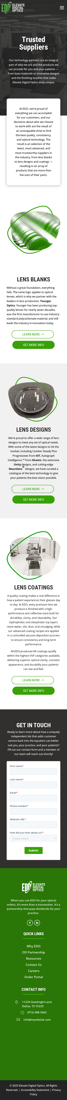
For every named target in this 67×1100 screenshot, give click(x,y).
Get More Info (33, 345)
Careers (33, 971)
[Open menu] (62, 8)
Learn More (31, 334)
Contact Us (34, 965)
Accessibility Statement (34, 1090)
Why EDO (33, 946)
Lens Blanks (33, 279)
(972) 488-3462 (37, 1012)
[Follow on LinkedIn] (37, 923)
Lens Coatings (33, 587)
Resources (33, 958)
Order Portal (33, 977)
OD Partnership (33, 952)
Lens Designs (33, 429)
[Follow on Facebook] (30, 923)
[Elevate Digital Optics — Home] (13, 8)
